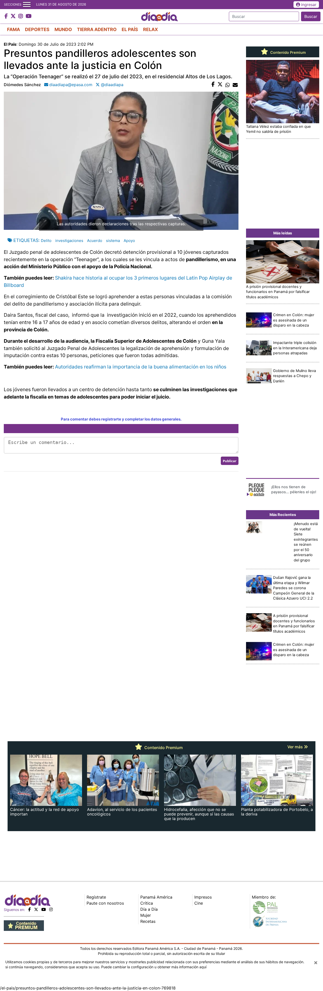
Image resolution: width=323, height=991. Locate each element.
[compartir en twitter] (220, 84)
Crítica (146, 903)
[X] (36, 909)
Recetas (147, 921)
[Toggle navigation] (26, 4)
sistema (113, 240)
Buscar (310, 16)
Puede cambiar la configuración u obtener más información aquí (153, 967)
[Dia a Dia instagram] (21, 16)
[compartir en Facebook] (213, 84)
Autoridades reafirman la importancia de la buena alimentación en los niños (140, 367)
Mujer (145, 915)
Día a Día (149, 909)
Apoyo (129, 240)
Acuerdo (94, 240)
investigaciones (69, 240)
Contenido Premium (287, 52)
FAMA (13, 29)
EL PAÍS (130, 29)
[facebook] (29, 909)
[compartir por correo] (235, 84)
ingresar (308, 4)
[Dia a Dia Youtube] (29, 16)
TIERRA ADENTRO (97, 29)
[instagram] (51, 909)
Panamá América (156, 897)
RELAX (150, 29)
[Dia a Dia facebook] (7, 16)
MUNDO (63, 29)
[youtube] (43, 909)
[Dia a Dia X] (14, 16)
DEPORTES (37, 29)
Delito (46, 240)
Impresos (203, 897)
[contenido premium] (24, 925)
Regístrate (96, 897)
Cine (198, 903)
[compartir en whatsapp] (227, 84)
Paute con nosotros (105, 903)
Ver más (295, 746)
